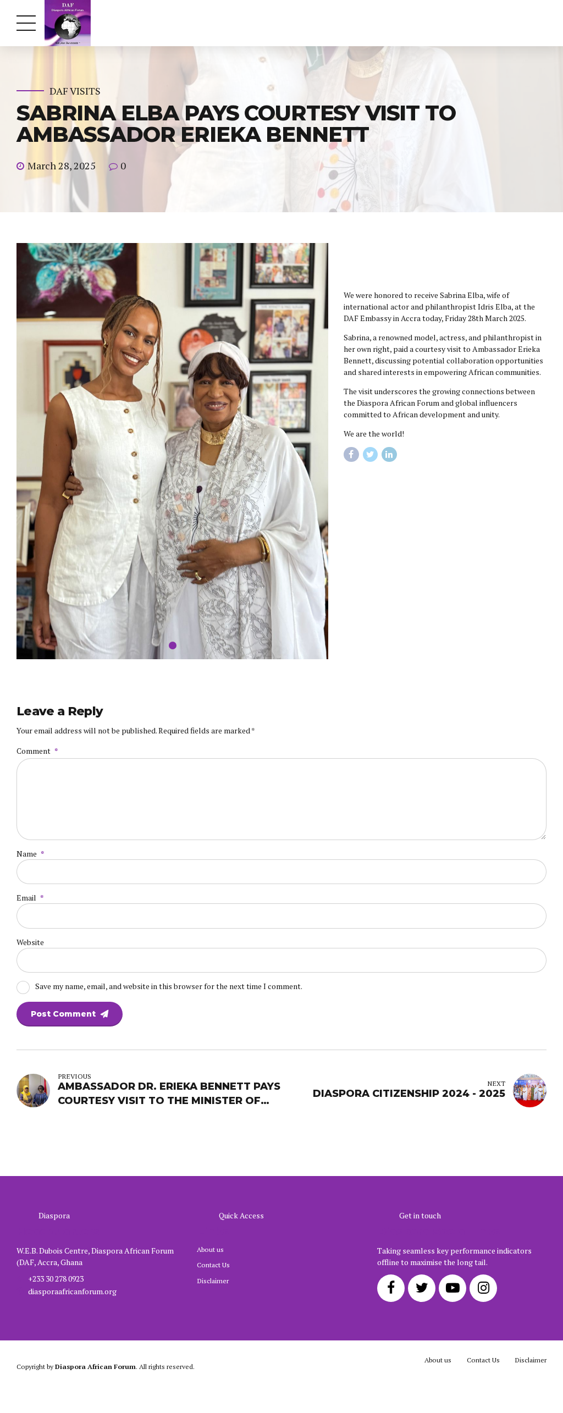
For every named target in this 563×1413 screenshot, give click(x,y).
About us (210, 1249)
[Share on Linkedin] (389, 454)
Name (30, 853)
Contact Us (213, 1265)
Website (30, 942)
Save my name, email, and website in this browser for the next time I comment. (168, 986)
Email (29, 897)
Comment (37, 751)
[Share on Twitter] (370, 454)
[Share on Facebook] (351, 454)
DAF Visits (75, 91)
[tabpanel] (172, 451)
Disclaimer (213, 1280)
